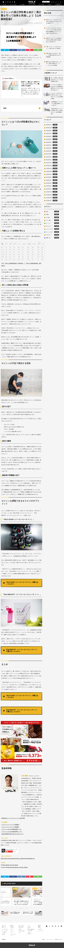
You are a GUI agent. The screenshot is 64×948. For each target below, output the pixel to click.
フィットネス (51, 232)
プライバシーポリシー (50, 939)
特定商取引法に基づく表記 (58, 939)
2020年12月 (50, 165)
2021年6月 (50, 151)
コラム (20, 932)
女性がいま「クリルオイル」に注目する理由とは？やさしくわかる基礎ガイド (53, 21)
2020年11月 (50, 168)
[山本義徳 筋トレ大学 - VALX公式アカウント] (8, 2)
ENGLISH (58, 4)
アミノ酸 (4, 9)
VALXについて (4, 927)
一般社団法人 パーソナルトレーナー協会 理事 (13, 818)
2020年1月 (50, 189)
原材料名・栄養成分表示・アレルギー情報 (31, 930)
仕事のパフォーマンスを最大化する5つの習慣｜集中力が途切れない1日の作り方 (53, 40)
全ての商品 (12, 927)
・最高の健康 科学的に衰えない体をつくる (12, 834)
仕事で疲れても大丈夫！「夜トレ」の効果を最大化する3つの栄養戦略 (53, 55)
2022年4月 (50, 142)
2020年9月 (50, 174)
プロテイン (51, 235)
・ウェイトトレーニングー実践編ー (10, 824)
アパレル (11, 932)
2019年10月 (50, 197)
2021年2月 (50, 159)
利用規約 (43, 939)
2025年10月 (50, 127)
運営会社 (39, 927)
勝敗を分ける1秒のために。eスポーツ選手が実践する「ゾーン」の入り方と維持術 (54, 63)
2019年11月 (50, 194)
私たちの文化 (40, 929)
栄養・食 (51, 237)
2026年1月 (50, 124)
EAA (51, 211)
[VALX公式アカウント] (10, 2)
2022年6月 (50, 136)
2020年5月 (50, 186)
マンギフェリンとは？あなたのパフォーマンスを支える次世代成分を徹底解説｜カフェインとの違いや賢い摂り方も (53, 30)
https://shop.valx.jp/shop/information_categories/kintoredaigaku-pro (18, 858)
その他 (51, 217)
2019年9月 (50, 200)
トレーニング (51, 229)
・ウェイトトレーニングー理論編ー (10, 827)
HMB (51, 214)
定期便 (22, 4)
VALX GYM (3, 934)
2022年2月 (50, 148)
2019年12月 (50, 191)
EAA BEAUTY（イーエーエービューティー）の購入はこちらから (22, 650)
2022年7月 (50, 133)
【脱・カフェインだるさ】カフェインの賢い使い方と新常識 (53, 47)
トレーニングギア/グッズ (13, 935)
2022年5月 (50, 139)
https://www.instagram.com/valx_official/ (17, 867)
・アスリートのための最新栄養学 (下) (12, 831)
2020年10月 (50, 171)
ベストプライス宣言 (31, 4)
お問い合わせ (29, 933)
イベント (51, 223)
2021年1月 (50, 162)
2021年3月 (50, 157)
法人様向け (50, 4)
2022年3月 (50, 145)
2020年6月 (50, 183)
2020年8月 (50, 177)
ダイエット (51, 226)
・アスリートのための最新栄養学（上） (11, 829)
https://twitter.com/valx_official (10, 865)
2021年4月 (50, 154)
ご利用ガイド (29, 932)
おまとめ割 (13, 4)
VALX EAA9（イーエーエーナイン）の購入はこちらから (22, 583)
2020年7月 (50, 180)
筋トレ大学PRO (41, 4)
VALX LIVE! (20, 929)
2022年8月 (50, 130)
